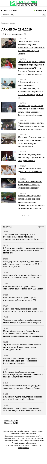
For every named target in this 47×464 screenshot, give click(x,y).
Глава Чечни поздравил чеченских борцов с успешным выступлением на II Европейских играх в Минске (31, 47)
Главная (4, 23)
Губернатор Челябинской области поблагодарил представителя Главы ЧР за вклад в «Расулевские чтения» (23, 374)
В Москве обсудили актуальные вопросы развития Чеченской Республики (22, 398)
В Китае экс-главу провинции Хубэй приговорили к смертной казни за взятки (23, 310)
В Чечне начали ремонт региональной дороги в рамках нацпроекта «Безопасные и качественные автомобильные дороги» (32, 201)
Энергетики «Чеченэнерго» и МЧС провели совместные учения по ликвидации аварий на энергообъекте (21, 236)
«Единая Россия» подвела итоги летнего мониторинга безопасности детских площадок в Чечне (22, 347)
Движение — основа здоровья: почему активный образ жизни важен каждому (22, 409)
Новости (7, 226)
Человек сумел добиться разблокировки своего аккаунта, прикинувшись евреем (22, 321)
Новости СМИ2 (11, 420)
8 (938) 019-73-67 (23, 445)
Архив (41, 226)
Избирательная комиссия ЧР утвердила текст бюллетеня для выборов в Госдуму (22, 386)
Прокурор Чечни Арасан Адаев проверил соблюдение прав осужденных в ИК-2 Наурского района (22, 264)
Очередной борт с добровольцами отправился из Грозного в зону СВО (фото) (23, 287)
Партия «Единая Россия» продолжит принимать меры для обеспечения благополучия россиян (20, 360)
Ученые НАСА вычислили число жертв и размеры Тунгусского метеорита (30, 184)
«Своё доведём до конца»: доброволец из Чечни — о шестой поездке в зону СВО (22, 276)
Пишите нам (41, 11)
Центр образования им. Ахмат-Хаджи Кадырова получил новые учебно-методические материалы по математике (23, 333)
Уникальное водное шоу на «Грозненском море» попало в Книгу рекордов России (31, 126)
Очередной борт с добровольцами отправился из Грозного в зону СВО (19, 298)
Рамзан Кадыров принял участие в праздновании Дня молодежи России (32, 157)
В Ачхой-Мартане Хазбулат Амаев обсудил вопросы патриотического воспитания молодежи (23, 250)
